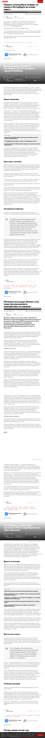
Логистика (14, 715)
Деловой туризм (15, 507)
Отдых (13, 285)
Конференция (10, 509)
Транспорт (9, 50)
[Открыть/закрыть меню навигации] (34, 1)
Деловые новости (7, 286)
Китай (30, 285)
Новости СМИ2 (7, 58)
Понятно (40, 735)
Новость (14, 50)
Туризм (17, 285)
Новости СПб (14, 286)
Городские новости (31, 286)
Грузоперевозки (16, 716)
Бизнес (5, 509)
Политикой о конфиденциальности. (28, 736)
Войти (40, 1)
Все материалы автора (19, 18)
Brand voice (17, 509)
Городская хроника (7, 288)
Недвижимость (34, 508)
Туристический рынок (24, 285)
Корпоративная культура (9, 508)
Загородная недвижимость (24, 508)
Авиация (35, 285)
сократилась (7, 703)
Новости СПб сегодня (23, 286)
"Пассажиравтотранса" (16, 25)
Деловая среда (25, 507)
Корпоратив (32, 507)
